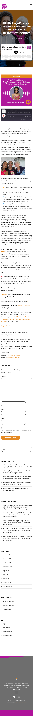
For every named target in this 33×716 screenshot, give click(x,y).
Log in (4, 624)
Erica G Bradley (7, 528)
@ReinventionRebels (13, 357)
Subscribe (23, 119)
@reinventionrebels (14, 355)
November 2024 (7, 559)
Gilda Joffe (6, 513)
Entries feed (6, 628)
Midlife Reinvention (8, 605)
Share (29, 119)
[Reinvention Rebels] (4, 5)
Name (3, 400)
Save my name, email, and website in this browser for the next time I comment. (16, 431)
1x (10, 116)
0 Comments (20, 38)
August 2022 (6, 578)
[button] (16, 692)
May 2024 (5, 575)
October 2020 (7, 582)
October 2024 (7, 563)
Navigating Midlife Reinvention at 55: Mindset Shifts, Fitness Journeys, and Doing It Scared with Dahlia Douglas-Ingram (17, 507)
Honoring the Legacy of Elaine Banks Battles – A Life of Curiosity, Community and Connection (16, 522)
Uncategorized (7, 609)
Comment (4, 376)
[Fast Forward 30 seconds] (14, 116)
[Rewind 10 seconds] (8, 116)
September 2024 (7, 567)
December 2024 (7, 555)
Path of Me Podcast (24, 305)
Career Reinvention (8, 601)
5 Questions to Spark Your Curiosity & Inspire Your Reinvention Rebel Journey (15, 319)
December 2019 (7, 586)
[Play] (3, 115)
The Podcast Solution (20, 702)
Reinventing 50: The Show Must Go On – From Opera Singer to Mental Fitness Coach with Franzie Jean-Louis (17, 515)
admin (11, 36)
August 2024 (6, 571)
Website (3, 418)
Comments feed (7, 632)
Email (3, 409)
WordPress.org (7, 635)
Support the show (6, 326)
